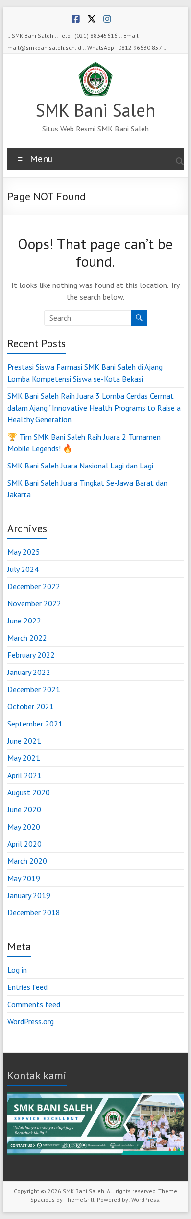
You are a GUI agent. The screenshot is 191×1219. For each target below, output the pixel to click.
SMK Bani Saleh (95, 110)
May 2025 (23, 552)
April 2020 (24, 844)
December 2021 (33, 689)
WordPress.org (30, 1021)
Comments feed (33, 1004)
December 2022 (33, 586)
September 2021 (35, 723)
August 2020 (28, 792)
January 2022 (28, 672)
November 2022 (34, 603)
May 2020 (23, 826)
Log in (17, 970)
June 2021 (24, 741)
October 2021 (30, 706)
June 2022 (24, 620)
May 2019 (23, 878)
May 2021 (23, 758)
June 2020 (24, 809)
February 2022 (31, 655)
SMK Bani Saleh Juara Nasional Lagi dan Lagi (80, 465)
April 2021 (24, 775)
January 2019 (28, 895)
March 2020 (27, 861)
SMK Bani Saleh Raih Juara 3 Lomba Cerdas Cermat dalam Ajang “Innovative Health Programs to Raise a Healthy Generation (94, 407)
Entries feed (27, 987)
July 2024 (23, 569)
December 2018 (33, 912)
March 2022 (27, 638)
